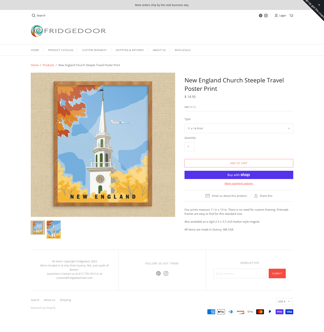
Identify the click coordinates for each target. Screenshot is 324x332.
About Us (159, 50)
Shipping (65, 300)
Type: (187, 119)
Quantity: (190, 138)
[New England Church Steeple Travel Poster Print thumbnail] (38, 228)
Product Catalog (60, 50)
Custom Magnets (94, 50)
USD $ (281, 301)
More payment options (239, 183)
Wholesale (182, 50)
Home (35, 50)
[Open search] (34, 15)
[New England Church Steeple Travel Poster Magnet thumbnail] (54, 229)
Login (282, 15)
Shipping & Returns (130, 50)
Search (41, 15)
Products (48, 65)
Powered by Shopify (43, 308)
